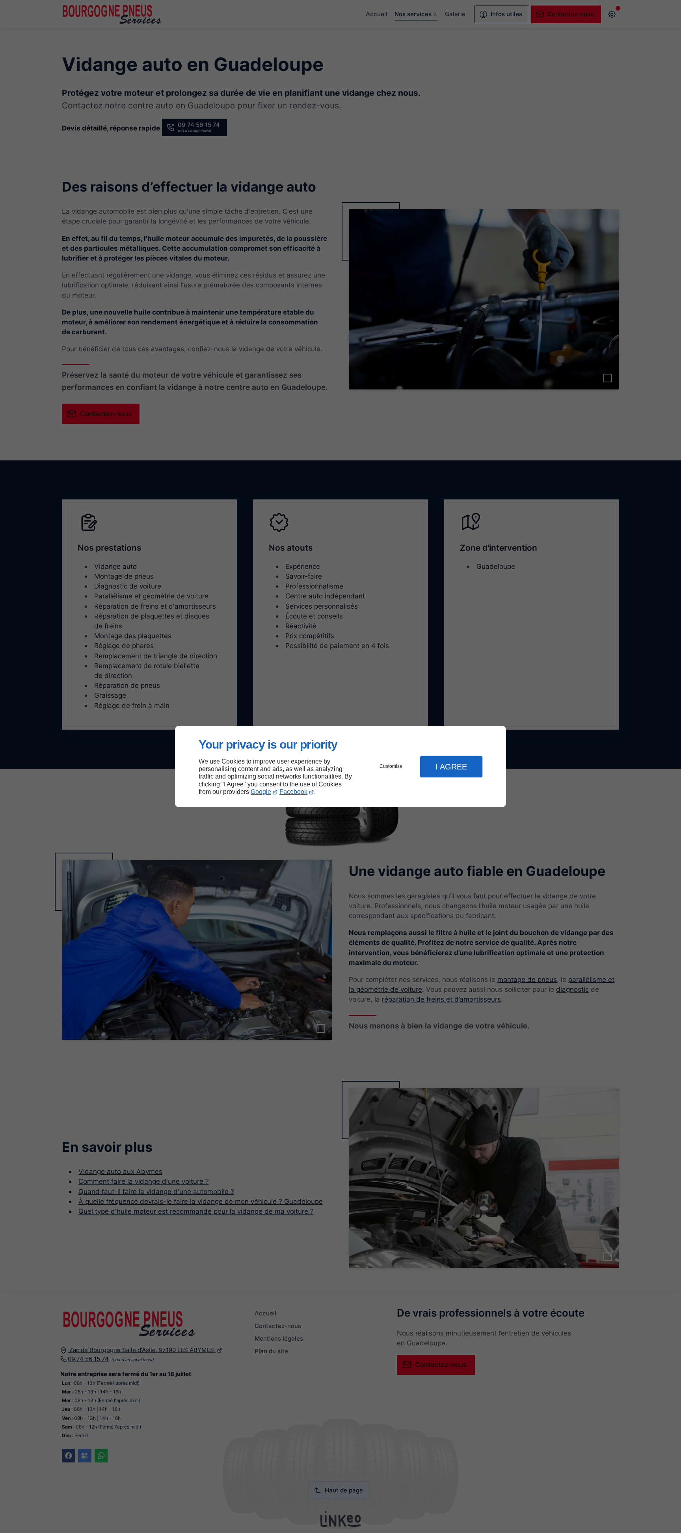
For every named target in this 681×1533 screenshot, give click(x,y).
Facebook (293, 791)
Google (261, 791)
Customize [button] (391, 766)
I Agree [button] (451, 766)
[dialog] (340, 766)
